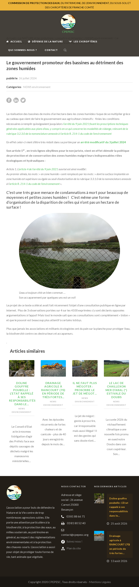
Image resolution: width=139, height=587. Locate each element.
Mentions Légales (100, 582)
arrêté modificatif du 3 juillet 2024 (103, 142)
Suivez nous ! (74, 541)
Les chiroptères (85, 41)
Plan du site (74, 548)
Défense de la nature (47, 41)
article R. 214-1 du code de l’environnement (34, 183)
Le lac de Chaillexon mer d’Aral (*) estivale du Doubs (116, 390)
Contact (51, 50)
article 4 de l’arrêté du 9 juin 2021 (38, 169)
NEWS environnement (36, 87)
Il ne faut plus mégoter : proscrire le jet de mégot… (85, 388)
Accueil (16, 41)
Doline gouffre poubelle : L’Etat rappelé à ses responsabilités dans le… (22, 393)
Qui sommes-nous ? (22, 50)
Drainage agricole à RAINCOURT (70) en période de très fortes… (53, 390)
